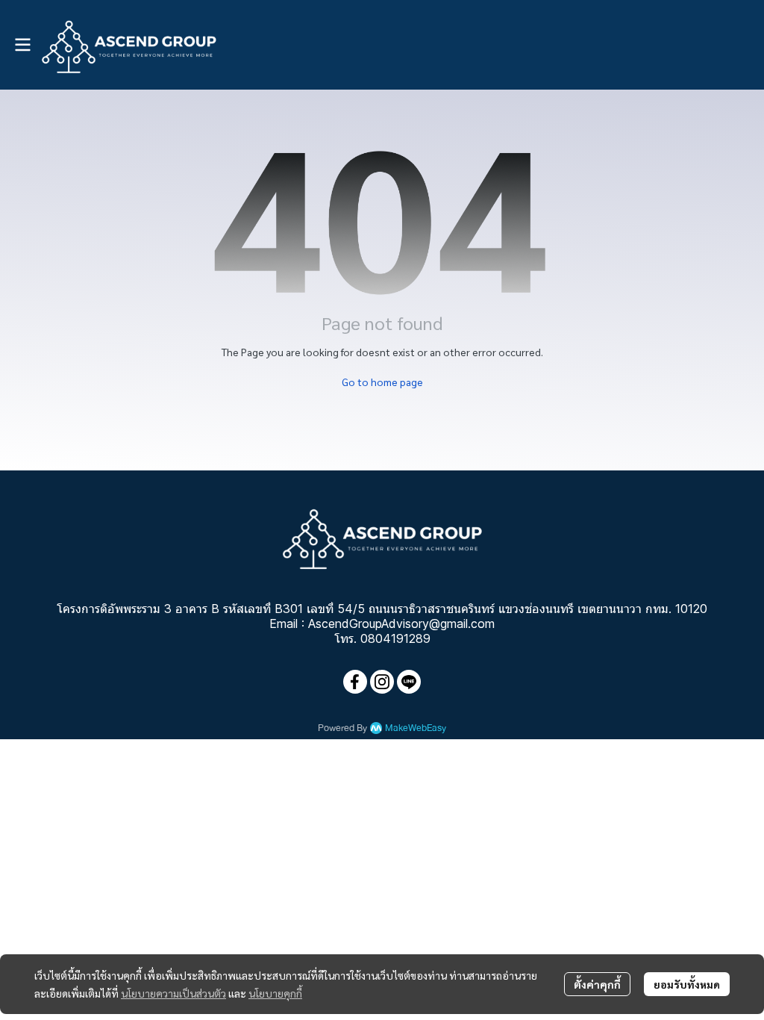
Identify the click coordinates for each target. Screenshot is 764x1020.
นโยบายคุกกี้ (275, 993)
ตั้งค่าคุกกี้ (597, 984)
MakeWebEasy (415, 728)
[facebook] (355, 682)
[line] (409, 682)
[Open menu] (22, 45)
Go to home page (382, 381)
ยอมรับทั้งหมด (687, 984)
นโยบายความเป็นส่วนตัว (173, 993)
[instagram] (382, 682)
